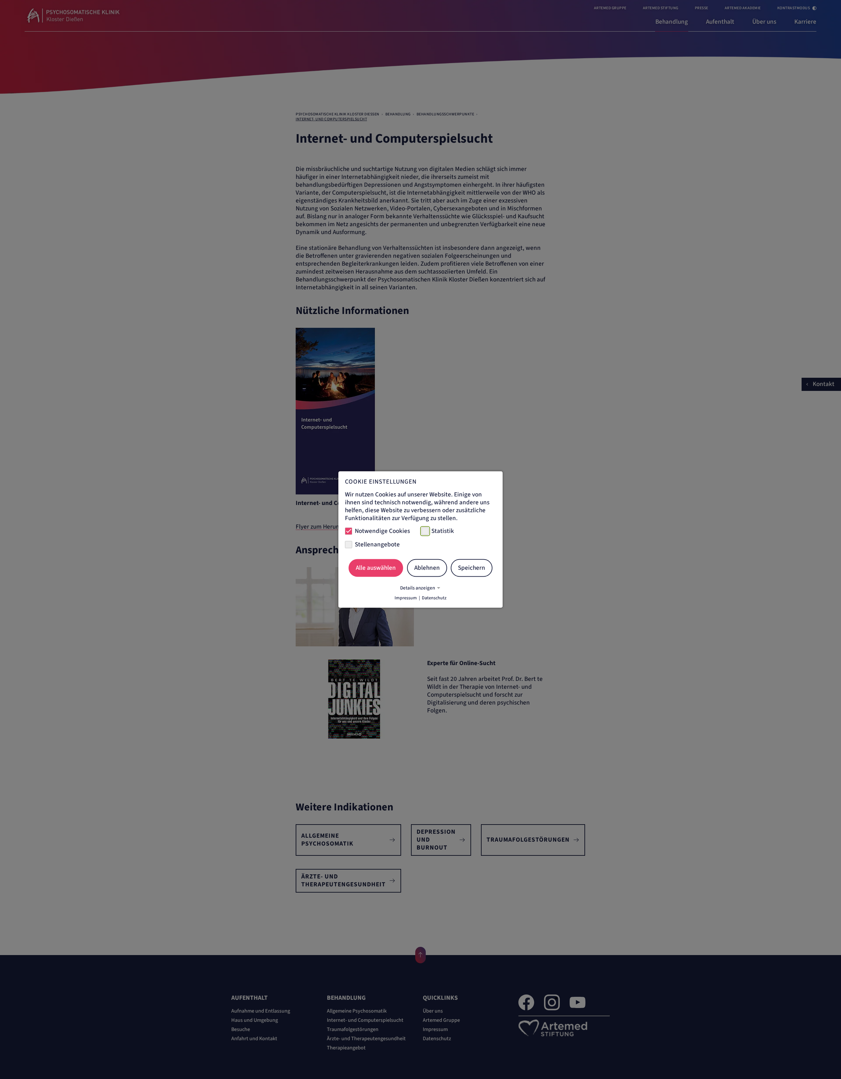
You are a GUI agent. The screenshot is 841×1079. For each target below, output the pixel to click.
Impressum (406, 598)
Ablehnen (427, 567)
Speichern (471, 567)
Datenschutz (434, 598)
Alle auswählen (376, 567)
